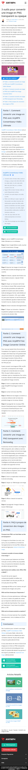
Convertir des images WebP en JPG (13, 721)
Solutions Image (12, 21)
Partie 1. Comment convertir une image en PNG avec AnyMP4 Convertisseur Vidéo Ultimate (14, 84)
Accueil (10, 730)
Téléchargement (10, 745)
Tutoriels (15, 730)
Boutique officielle (10, 749)
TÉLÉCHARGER (11, 227)
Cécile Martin (14, 19)
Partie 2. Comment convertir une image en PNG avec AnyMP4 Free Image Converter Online (14, 91)
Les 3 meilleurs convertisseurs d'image (14, 690)
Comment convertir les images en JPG (14, 705)
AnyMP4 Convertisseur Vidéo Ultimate (11, 130)
